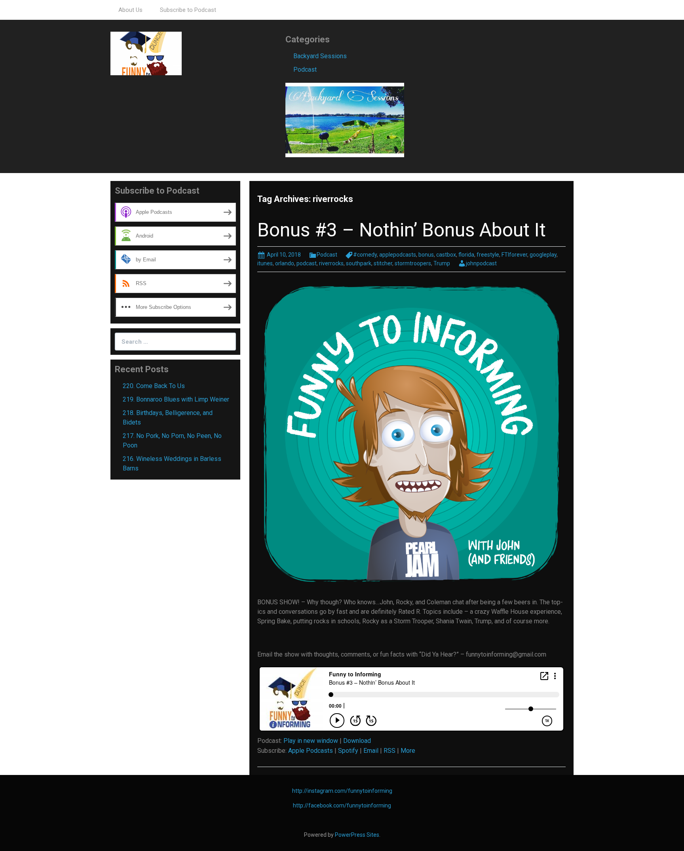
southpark (358, 263)
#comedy (365, 254)
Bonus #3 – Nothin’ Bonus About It (401, 230)
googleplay (543, 254)
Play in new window (310, 740)
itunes (265, 263)
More (408, 750)
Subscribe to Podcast (188, 9)
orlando (284, 263)
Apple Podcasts (310, 750)
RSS (389, 750)
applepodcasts (397, 254)
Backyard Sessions (320, 56)
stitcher (383, 263)
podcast (306, 263)
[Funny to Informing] (146, 53)
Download (357, 740)
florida (466, 254)
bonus (426, 254)
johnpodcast (481, 263)
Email (370, 750)
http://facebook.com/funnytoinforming (342, 805)
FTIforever (514, 254)
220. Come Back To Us (154, 386)
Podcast (305, 69)
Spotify (348, 750)
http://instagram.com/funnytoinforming (342, 791)
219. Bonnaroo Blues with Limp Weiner (176, 399)
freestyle (488, 254)
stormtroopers (413, 263)
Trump (441, 263)
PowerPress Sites (357, 835)
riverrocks (331, 263)
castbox (446, 254)
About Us (130, 9)
